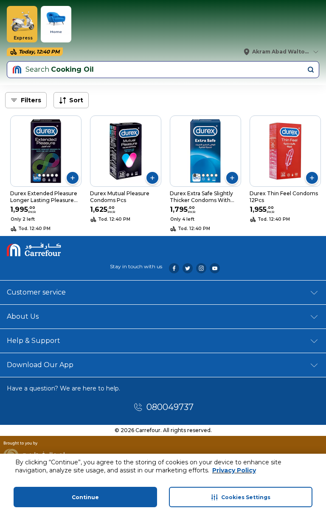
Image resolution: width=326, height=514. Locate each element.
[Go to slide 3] (43, 175)
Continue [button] (85, 497)
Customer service (36, 292)
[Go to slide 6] (56, 175)
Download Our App (40, 365)
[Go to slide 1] (35, 175)
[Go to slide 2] (39, 175)
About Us (23, 316)
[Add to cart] (72, 178)
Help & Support (33, 341)
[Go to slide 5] (52, 175)
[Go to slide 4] (48, 175)
